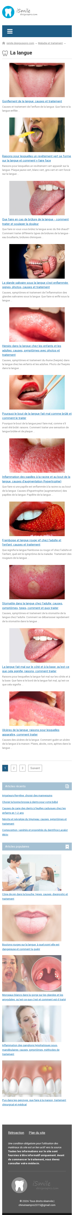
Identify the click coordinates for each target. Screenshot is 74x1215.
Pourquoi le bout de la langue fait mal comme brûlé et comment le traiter (37, 416)
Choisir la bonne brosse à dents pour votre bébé (30, 801)
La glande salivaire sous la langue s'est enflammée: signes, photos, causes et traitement (35, 285)
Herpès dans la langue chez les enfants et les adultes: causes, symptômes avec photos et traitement (31, 350)
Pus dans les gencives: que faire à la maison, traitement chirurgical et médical (34, 1102)
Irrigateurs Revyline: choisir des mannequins (27, 795)
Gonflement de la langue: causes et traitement (32, 101)
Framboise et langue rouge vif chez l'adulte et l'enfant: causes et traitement (31, 542)
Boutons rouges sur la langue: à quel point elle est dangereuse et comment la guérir (30, 947)
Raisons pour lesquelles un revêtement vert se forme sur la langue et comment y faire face (36, 158)
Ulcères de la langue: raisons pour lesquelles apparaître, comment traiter (30, 732)
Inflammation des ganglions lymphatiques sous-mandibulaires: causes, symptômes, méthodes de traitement (30, 1050)
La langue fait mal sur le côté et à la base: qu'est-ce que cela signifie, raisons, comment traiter (35, 669)
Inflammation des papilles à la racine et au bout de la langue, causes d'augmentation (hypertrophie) (36, 479)
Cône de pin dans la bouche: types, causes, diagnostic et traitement (35, 896)
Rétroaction (16, 1133)
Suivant (35, 768)
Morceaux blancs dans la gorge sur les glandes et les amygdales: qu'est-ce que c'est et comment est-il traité (34, 997)
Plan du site (37, 1133)
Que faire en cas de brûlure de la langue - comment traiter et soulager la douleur (35, 222)
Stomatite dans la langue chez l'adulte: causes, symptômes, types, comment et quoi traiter (32, 606)
